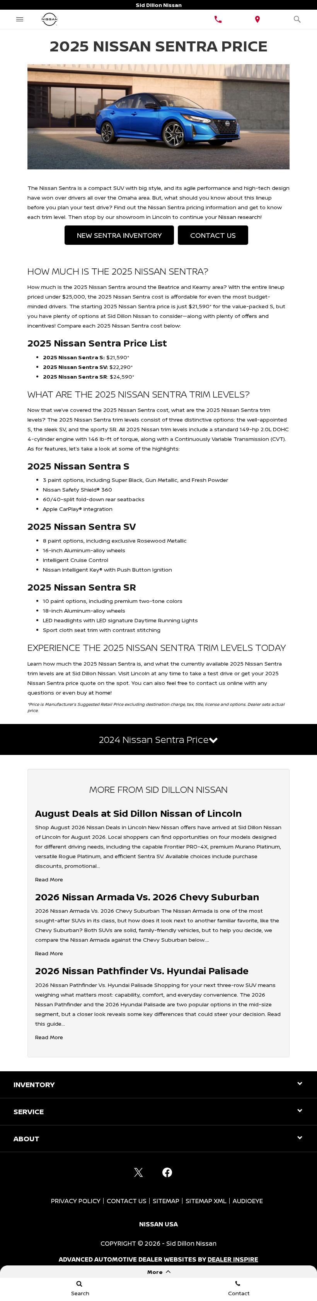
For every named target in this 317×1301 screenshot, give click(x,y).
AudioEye (248, 1201)
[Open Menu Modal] (20, 19)
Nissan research (239, 216)
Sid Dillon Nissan (191, 1243)
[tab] (158, 739)
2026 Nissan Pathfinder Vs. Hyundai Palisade (142, 970)
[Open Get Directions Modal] (258, 19)
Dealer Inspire (233, 1259)
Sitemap (166, 1201)
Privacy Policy (76, 1201)
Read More (49, 879)
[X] (138, 1172)
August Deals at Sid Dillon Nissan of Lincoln (138, 813)
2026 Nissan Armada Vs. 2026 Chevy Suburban (147, 896)
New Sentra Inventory (119, 235)
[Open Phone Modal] (218, 19)
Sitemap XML (206, 1201)
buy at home (94, 692)
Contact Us (213, 235)
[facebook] (167, 1172)
